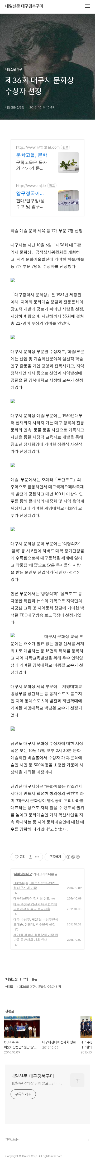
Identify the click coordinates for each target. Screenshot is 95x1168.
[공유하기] (30, 857)
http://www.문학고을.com (38, 147)
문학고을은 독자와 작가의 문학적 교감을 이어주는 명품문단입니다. (31, 165)
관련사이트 (12, 1140)
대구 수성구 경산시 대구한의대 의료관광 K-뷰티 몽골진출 (35, 906)
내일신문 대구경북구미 (24, 6)
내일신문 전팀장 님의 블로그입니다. (36, 1083)
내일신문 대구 (23, 874)
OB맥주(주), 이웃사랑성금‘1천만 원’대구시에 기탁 (36, 885)
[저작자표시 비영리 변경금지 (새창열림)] (73, 857)
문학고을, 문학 (31, 155)
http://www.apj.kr (31, 185)
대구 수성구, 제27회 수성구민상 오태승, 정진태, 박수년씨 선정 (35, 921)
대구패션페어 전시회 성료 (31, 898)
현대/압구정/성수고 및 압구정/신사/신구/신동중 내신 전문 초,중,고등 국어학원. (31, 203)
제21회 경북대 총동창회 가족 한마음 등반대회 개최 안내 (35, 937)
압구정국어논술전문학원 (30, 193)
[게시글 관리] (37, 857)
